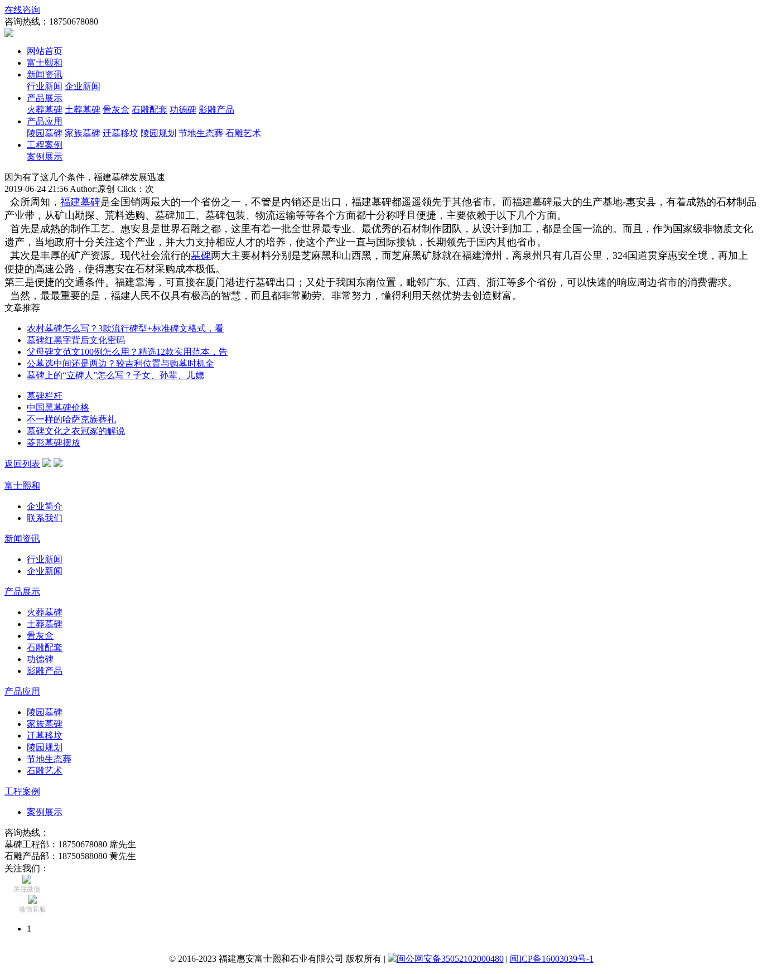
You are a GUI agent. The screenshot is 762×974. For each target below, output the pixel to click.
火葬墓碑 (44, 109)
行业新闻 (44, 86)
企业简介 (44, 506)
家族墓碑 (82, 133)
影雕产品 (216, 109)
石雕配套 (149, 109)
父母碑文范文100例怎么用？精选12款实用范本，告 (127, 351)
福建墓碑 (80, 202)
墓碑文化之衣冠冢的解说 (76, 431)
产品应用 (44, 121)
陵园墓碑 (44, 133)
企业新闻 (82, 86)
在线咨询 (22, 10)
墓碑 (201, 255)
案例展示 (44, 156)
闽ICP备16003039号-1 (552, 958)
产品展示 (44, 98)
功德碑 (183, 109)
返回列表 (22, 464)
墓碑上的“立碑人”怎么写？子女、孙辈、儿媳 (115, 375)
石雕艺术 (243, 133)
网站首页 (44, 51)
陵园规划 (158, 133)
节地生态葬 (201, 133)
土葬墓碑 (82, 109)
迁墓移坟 (120, 133)
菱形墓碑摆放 (53, 442)
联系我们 (44, 518)
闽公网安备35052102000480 (450, 958)
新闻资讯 (44, 74)
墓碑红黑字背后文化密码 (76, 340)
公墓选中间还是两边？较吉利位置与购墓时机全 (120, 363)
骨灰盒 (116, 109)
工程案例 (44, 145)
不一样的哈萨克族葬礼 (71, 419)
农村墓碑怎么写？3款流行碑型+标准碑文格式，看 (125, 328)
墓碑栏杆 (44, 396)
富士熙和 (44, 62)
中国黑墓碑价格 (58, 407)
